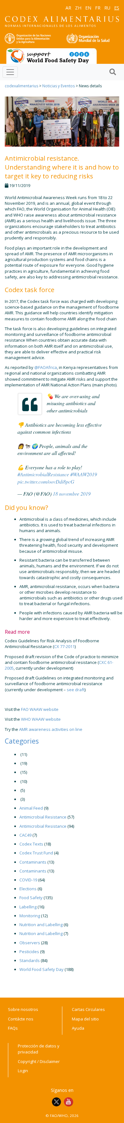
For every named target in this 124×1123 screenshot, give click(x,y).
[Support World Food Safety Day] (51, 55)
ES (116, 8)
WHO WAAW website (41, 719)
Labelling (28, 907)
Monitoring (29, 916)
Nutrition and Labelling (41, 924)
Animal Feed (31, 808)
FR (97, 8)
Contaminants (32, 862)
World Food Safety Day (41, 969)
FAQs (13, 1028)
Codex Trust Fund (36, 853)
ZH (78, 8)
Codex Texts (31, 844)
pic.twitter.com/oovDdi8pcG (45, 481)
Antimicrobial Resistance (42, 817)
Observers (29, 943)
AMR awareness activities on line (50, 729)
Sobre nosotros (23, 1009)
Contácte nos (20, 1019)
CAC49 (25, 835)
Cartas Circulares (88, 1009)
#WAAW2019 (83, 474)
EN (88, 8)
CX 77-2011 (64, 646)
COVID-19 (28, 880)
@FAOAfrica (45, 367)
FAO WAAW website (40, 709)
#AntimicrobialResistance (43, 474)
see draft (76, 689)
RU (107, 8)
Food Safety (31, 897)
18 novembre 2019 (72, 493)
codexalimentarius (21, 86)
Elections (28, 889)
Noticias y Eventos (58, 86)
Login (23, 1070)
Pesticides (29, 951)
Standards (29, 960)
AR (68, 8)
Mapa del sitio (85, 1019)
